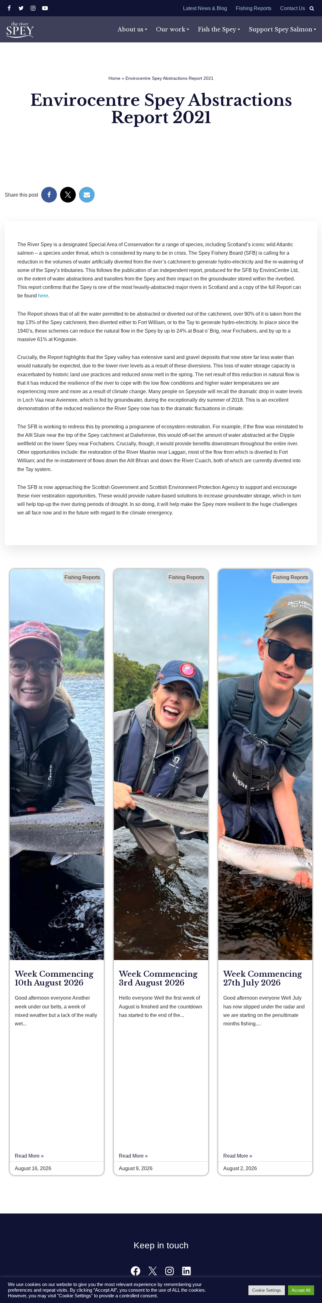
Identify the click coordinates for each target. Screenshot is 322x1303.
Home (114, 78)
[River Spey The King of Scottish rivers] (20, 29)
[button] (146, 29)
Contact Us (292, 8)
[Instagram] (33, 8)
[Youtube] (45, 8)
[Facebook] (9, 8)
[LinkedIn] (186, 1271)
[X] (21, 8)
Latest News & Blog (205, 8)
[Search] (311, 8)
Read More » (29, 1156)
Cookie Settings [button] (266, 1290)
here (43, 295)
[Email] (87, 195)
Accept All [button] (301, 1290)
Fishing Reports (253, 8)
